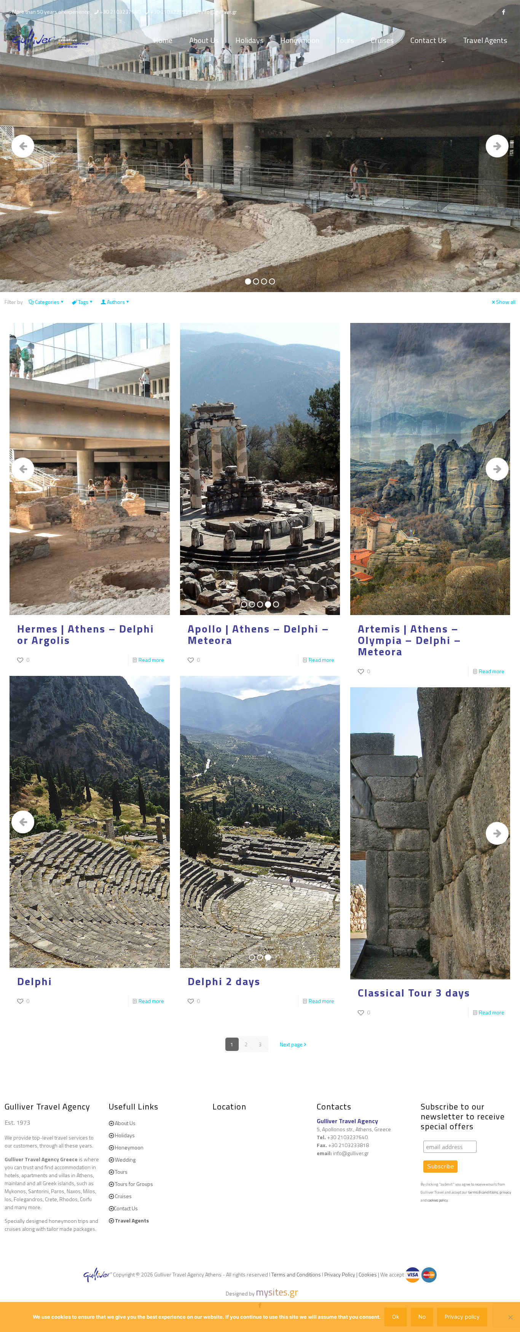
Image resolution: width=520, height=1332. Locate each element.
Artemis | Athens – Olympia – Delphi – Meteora (409, 640)
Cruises (123, 1196)
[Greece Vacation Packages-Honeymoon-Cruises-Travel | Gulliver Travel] (50, 40)
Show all (505, 302)
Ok (395, 1316)
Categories (47, 302)
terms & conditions (483, 1192)
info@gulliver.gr (219, 12)
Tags (83, 302)
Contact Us (126, 1208)
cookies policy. (438, 1200)
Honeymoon (129, 1147)
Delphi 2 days (224, 981)
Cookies (368, 1274)
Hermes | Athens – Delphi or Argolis (85, 634)
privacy (505, 1192)
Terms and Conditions (296, 1274)
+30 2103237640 (120, 12)
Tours (121, 1172)
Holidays (125, 1135)
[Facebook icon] (503, 12)
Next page (291, 1044)
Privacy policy (462, 1316)
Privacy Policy (339, 1274)
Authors (116, 302)
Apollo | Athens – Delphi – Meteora (258, 634)
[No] (510, 1317)
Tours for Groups (134, 1184)
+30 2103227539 (170, 12)
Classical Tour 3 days (414, 992)
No (422, 1316)
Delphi (34, 981)
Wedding (125, 1160)
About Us (125, 1123)
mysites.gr (277, 1292)
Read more (151, 660)
